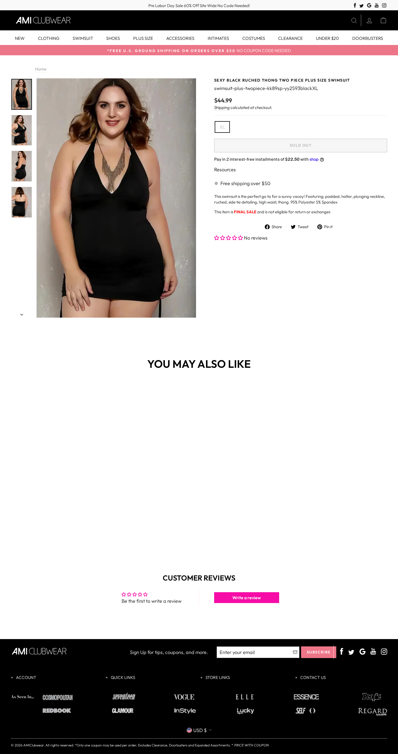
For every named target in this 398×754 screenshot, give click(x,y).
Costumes (253, 38)
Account (25, 677)
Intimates (218, 38)
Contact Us (312, 677)
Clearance (290, 38)
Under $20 (327, 38)
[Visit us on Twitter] (361, 6)
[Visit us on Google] (369, 5)
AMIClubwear (33, 745)
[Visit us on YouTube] (377, 5)
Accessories (180, 38)
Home (40, 69)
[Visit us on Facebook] (355, 5)
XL (222, 127)
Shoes (113, 38)
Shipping (222, 107)
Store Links (217, 677)
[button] (229, 238)
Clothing (48, 38)
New (20, 38)
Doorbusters (367, 38)
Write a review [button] (246, 597)
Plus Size (143, 38)
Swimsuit (83, 38)
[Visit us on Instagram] (384, 5)
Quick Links (122, 677)
